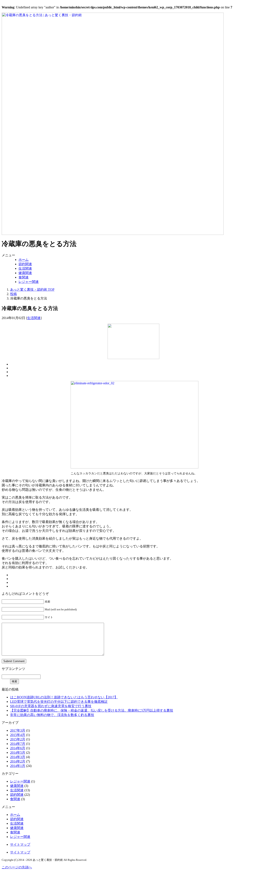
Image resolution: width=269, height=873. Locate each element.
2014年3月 (17, 757)
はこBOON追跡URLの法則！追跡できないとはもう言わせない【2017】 (64, 697)
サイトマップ (20, 844)
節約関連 (25, 264)
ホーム (23, 259)
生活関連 (25, 268)
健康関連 (25, 273)
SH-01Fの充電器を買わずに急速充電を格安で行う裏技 (50, 706)
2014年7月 (17, 743)
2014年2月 (17, 761)
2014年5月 (17, 752)
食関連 (23, 277)
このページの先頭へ (17, 867)
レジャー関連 (28, 281)
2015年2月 (17, 739)
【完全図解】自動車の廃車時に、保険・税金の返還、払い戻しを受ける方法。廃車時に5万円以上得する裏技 (91, 710)
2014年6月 (17, 748)
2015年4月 (17, 735)
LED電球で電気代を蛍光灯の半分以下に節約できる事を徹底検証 (59, 701)
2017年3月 (17, 730)
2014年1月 (17, 766)
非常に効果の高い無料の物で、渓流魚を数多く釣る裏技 (52, 715)
